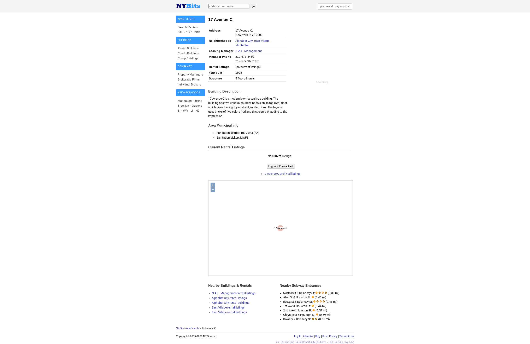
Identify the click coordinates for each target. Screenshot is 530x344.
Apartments (192, 328)
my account (343, 6)
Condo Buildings (188, 53)
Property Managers (190, 74)
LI (191, 110)
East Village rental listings (228, 307)
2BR (197, 32)
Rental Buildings (188, 48)
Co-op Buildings (188, 58)
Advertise (308, 336)
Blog (317, 336)
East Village (262, 40)
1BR (189, 32)
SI (179, 110)
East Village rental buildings (229, 312)
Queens (197, 105)
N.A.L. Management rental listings (233, 293)
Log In (297, 336)
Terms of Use (346, 336)
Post (324, 336)
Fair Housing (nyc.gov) (341, 342)
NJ (197, 110)
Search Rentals (188, 27)
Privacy (333, 336)
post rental (326, 6)
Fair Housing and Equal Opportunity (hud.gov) (300, 342)
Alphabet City (244, 40)
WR (185, 110)
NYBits (180, 328)
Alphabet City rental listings (229, 298)
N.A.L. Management (248, 50)
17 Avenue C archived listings (281, 173)
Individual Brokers (189, 84)
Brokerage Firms (189, 79)
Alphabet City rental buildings (230, 302)
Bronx (198, 100)
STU (180, 32)
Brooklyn (183, 105)
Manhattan (185, 100)
